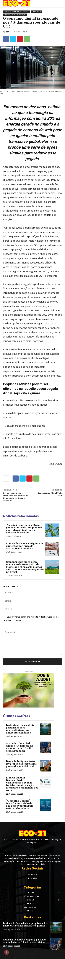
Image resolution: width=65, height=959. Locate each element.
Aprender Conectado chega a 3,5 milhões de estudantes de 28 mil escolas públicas (19, 747)
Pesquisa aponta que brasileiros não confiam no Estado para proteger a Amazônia (15, 497)
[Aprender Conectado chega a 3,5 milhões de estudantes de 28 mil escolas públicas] (45, 747)
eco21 (8, 31)
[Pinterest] (20, 39)
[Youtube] (38, 848)
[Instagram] (32, 848)
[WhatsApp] (27, 39)
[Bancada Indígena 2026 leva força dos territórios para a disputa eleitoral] (45, 765)
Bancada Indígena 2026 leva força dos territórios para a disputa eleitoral (21, 764)
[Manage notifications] (6, 952)
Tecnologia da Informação (15, 15)
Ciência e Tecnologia (12, 12)
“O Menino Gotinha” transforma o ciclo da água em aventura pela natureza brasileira (19, 804)
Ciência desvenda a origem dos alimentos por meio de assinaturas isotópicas (24, 546)
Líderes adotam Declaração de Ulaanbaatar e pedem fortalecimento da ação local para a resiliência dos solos (22, 784)
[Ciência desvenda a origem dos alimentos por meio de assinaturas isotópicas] (52, 549)
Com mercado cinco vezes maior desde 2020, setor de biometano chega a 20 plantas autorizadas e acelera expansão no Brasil (25, 567)
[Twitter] (13, 39)
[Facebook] (6, 39)
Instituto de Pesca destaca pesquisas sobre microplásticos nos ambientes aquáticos (21, 729)
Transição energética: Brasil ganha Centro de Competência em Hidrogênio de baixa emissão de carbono (24, 529)
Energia (26, 12)
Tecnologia (36, 12)
